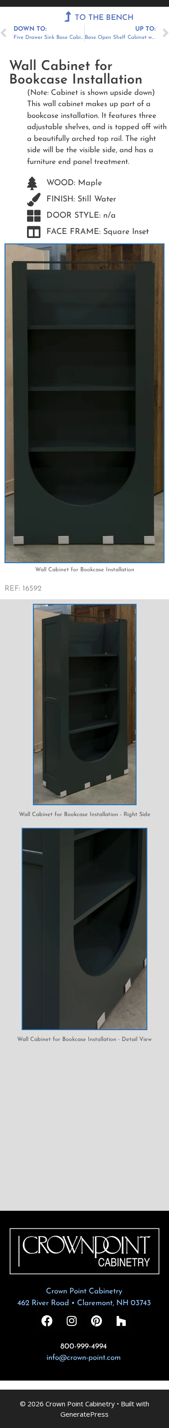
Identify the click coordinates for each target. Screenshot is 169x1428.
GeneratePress (84, 1414)
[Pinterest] (96, 1321)
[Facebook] (47, 1321)
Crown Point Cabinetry (84, 1291)
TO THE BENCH (104, 18)
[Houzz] (121, 1321)
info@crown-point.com (83, 1358)
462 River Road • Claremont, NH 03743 (84, 1303)
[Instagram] (71, 1321)
